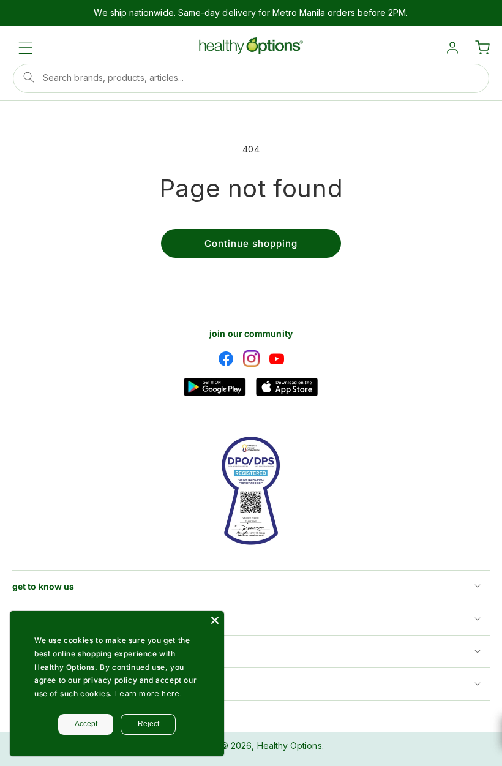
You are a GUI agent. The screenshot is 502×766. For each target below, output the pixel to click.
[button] (25, 47)
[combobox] (251, 78)
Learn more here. (148, 693)
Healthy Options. (290, 745)
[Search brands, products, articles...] (28, 77)
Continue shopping (251, 243)
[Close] (215, 620)
